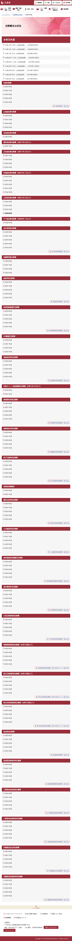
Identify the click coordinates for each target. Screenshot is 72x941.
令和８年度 (8, 87)
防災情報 (68, 2)
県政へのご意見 (57, 914)
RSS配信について (20, 918)
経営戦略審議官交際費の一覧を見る (59, 330)
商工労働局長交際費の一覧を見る (59, 481)
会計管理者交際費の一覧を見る (60, 251)
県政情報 (65, 9)
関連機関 (8, 918)
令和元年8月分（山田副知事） (15, 75)
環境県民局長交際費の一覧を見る (59, 423)
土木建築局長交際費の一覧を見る (59, 552)
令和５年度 (8, 98)
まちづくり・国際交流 (55, 9)
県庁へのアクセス (51, 927)
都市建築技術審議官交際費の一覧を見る (58, 581)
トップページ (6, 15)
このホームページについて (13, 914)
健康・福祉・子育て (19, 9)
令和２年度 (8, 188)
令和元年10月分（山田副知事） (15, 66)
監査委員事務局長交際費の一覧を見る (58, 784)
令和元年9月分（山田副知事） (15, 70)
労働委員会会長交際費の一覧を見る (59, 871)
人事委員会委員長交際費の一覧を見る (58, 813)
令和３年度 (8, 184)
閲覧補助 (40, 2)
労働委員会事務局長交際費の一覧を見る (58, 900)
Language (57, 2)
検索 (48, 2)
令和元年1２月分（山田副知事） (16, 58)
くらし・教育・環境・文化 (7, 9)
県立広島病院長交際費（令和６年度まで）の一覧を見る (53, 697)
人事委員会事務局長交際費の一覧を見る (58, 842)
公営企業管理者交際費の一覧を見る (59, 639)
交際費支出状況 (18, 15)
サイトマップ (9, 930)
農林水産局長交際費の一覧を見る (59, 523)
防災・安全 (30, 9)
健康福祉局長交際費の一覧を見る (59, 452)
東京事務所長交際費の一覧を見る (59, 610)
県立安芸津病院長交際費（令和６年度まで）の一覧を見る (53, 726)
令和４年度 (8, 102)
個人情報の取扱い (32, 914)
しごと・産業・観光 (43, 9)
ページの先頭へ (36, 908)
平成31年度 (8, 192)
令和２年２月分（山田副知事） (15, 49)
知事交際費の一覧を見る (62, 106)
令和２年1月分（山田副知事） (15, 53)
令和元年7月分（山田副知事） (15, 79)
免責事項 (45, 914)
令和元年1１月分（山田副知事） (16, 62)
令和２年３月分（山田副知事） (15, 45)
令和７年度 (8, 90)
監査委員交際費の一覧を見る (61, 755)
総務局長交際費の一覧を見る (61, 301)
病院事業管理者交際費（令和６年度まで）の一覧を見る (53, 668)
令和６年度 (8, 94)
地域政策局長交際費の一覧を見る (59, 380)
